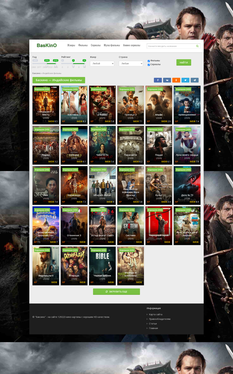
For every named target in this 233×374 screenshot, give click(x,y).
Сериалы (96, 45)
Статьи (153, 323)
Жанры (71, 45)
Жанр (93, 56)
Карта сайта (155, 314)
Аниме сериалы (131, 45)
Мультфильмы (112, 45)
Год (34, 56)
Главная (153, 328)
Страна (123, 56)
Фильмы (83, 45)
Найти (184, 62)
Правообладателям (159, 318)
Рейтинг (66, 56)
